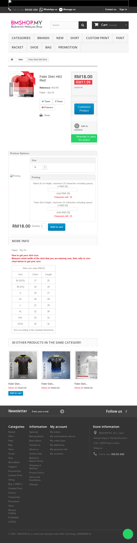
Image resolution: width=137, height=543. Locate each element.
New (59, 38)
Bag (48, 47)
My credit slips (57, 440)
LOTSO (12, 522)
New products (36, 436)
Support (12, 467)
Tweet (47, 101)
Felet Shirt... (14, 383)
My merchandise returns (62, 436)
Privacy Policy (36, 473)
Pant (120, 38)
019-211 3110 (117, 454)
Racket (17, 47)
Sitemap (33, 484)
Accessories (14, 471)
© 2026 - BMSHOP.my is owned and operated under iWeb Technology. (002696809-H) (49, 534)
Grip (10, 458)
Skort (11, 506)
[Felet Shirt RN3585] (23, 365)
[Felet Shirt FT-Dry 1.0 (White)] (89, 365)
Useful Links (35, 453)
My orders (55, 432)
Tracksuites (14, 497)
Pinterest (48, 107)
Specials (33, 432)
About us (34, 449)
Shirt (74, 38)
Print (47, 115)
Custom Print (97, 38)
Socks (11, 453)
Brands (43, 38)
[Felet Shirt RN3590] (56, 365)
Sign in (123, 9)
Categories (21, 38)
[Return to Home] (12, 60)
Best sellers (35, 440)
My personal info (58, 449)
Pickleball (13, 517)
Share (59, 101)
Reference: (45, 87)
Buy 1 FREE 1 (15, 484)
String (11, 480)
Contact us (110, 9)
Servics (12, 493)
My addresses (57, 445)
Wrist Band (14, 462)
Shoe (34, 47)
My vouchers (56, 453)
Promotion (67, 47)
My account (58, 427)
